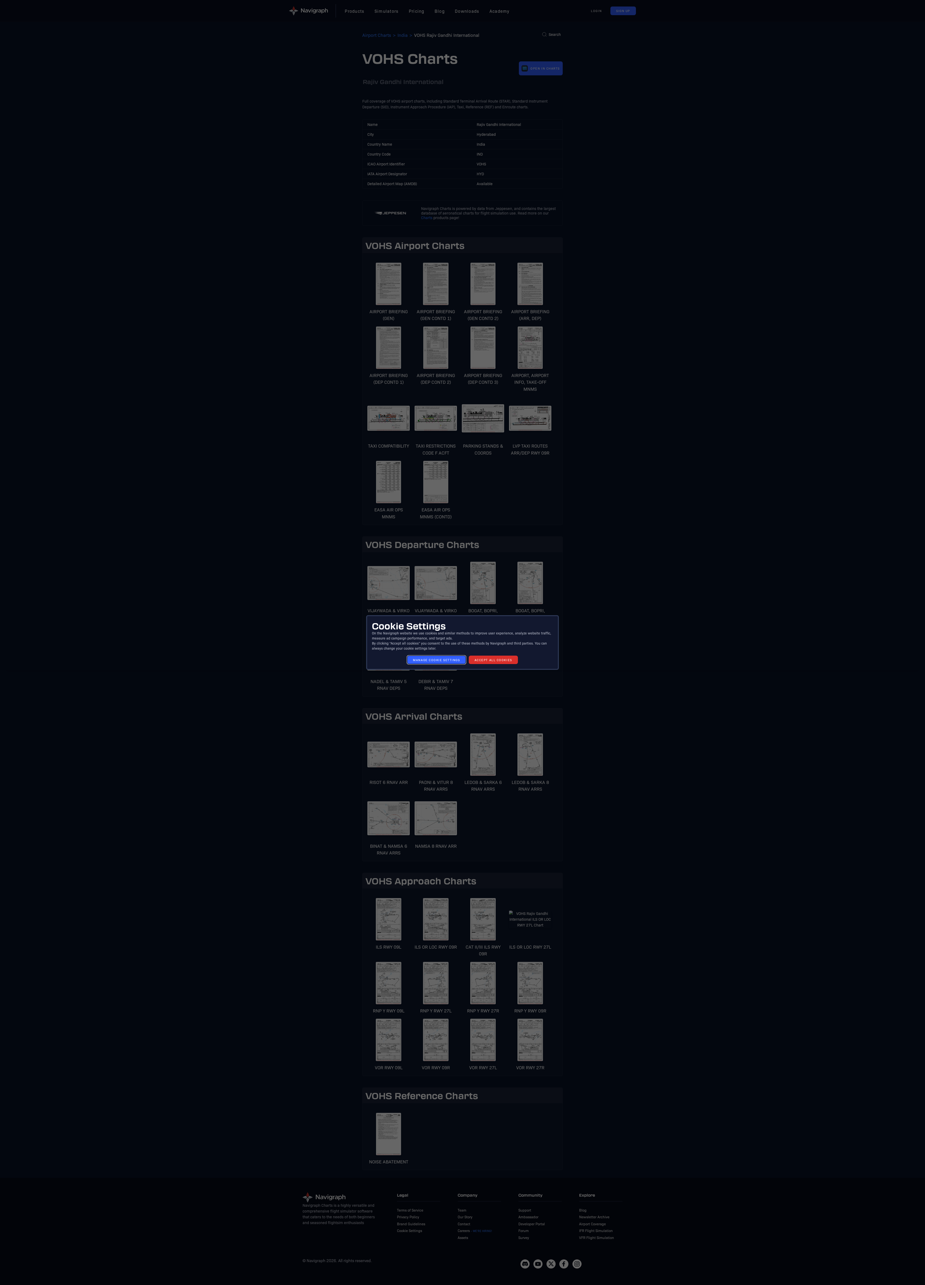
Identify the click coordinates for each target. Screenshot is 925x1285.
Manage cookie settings (436, 660)
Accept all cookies (493, 660)
